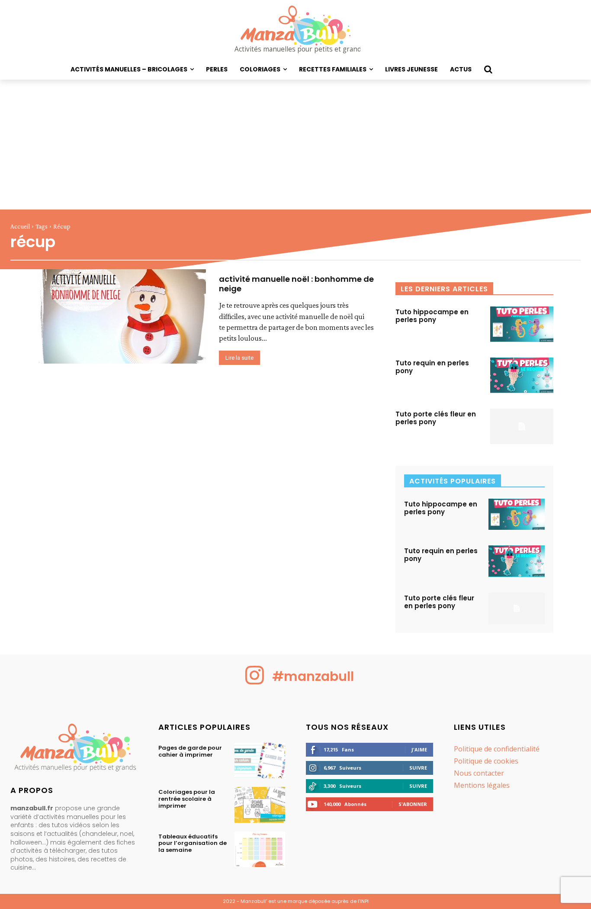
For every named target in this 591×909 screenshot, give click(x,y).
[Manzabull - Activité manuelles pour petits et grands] (74, 749)
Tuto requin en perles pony (432, 366)
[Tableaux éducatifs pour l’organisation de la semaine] (259, 849)
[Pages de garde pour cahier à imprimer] (259, 760)
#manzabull (313, 676)
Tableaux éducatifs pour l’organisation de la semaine (192, 843)
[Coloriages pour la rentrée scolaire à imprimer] (259, 804)
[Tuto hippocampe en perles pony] (521, 324)
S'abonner (412, 804)
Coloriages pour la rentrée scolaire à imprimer (186, 798)
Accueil (20, 226)
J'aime (419, 749)
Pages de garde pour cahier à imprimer (190, 751)
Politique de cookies (486, 761)
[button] (488, 69)
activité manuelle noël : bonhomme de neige (296, 284)
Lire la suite (239, 358)
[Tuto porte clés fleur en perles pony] (521, 426)
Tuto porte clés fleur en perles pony (435, 417)
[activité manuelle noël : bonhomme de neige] (122, 316)
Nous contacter (479, 773)
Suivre (418, 767)
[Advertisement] (295, 144)
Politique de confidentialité (497, 749)
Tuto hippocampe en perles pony (432, 315)
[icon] (255, 682)
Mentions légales (482, 785)
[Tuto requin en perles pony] (521, 375)
